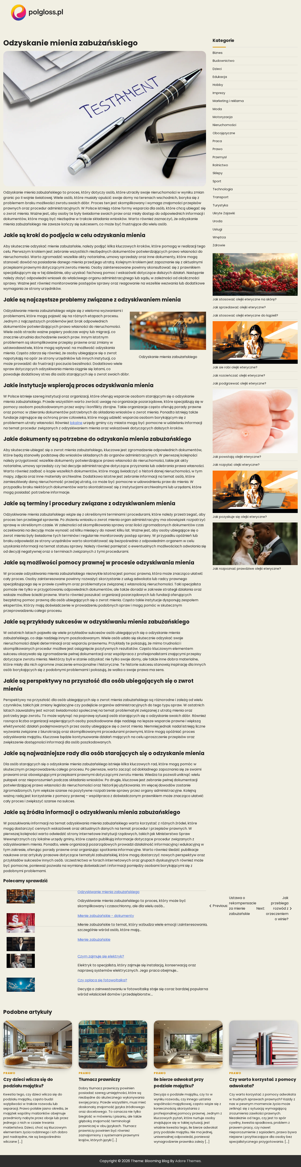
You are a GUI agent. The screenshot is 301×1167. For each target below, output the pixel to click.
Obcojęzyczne (224, 133)
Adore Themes (188, 1160)
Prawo (218, 149)
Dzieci (217, 69)
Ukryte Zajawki (224, 213)
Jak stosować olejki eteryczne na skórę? (245, 299)
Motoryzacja (222, 117)
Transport (221, 197)
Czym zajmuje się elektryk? (101, 956)
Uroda (217, 221)
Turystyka (220, 205)
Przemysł (220, 157)
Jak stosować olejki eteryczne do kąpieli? (245, 315)
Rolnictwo (220, 165)
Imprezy (219, 93)
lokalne (76, 422)
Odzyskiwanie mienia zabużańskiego (108, 891)
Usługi (217, 229)
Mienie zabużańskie (94, 939)
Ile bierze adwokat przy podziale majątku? (179, 1083)
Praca (217, 141)
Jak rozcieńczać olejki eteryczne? (239, 375)
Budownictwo (223, 61)
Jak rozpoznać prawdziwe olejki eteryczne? (247, 569)
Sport (217, 181)
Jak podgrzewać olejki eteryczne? (239, 383)
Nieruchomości (224, 125)
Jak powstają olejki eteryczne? (237, 456)
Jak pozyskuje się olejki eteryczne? (240, 517)
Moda (217, 109)
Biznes (218, 53)
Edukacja (220, 77)
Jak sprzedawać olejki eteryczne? (239, 307)
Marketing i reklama (228, 101)
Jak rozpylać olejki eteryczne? (236, 465)
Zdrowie (219, 245)
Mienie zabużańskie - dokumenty (106, 915)
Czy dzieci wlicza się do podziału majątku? (28, 1083)
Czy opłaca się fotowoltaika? (102, 980)
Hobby (218, 85)
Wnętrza (219, 237)
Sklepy (218, 173)
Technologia (223, 189)
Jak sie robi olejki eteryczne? (235, 367)
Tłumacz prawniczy (99, 1079)
